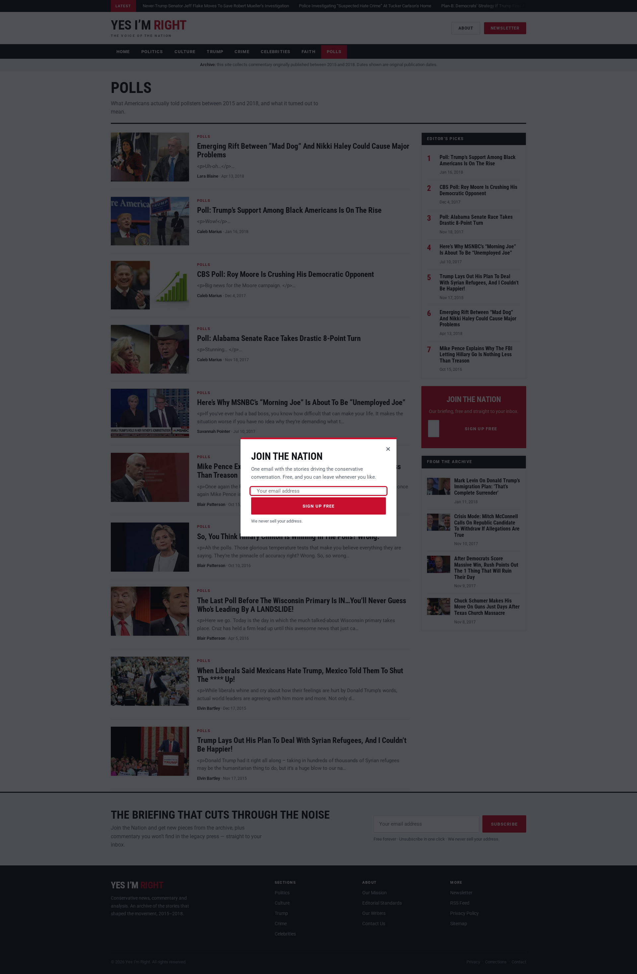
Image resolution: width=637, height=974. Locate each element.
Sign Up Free (319, 506)
